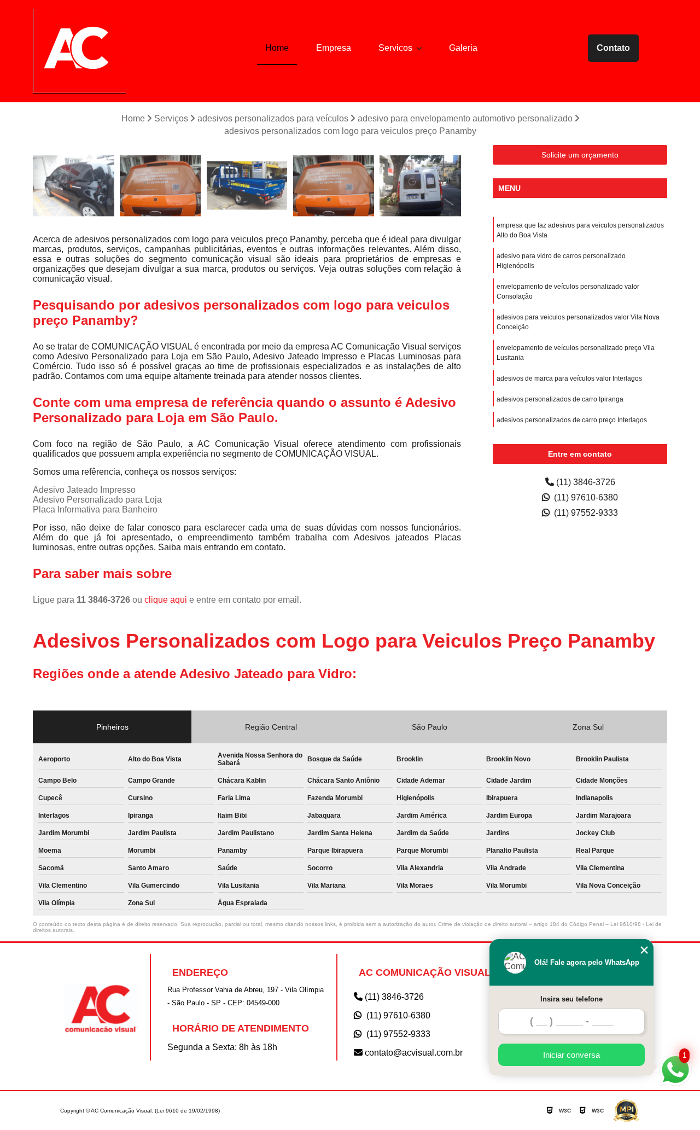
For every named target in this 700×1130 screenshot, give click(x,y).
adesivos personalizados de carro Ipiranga (560, 399)
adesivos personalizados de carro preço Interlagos (572, 420)
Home (277, 48)
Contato (613, 48)
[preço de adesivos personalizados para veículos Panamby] (73, 185)
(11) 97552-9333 (585, 512)
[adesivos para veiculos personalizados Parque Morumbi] (334, 185)
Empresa (333, 48)
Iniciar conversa (571, 1054)
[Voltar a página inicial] (79, 51)
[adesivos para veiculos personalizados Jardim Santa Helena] (160, 185)
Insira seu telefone (571, 999)
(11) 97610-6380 (585, 497)
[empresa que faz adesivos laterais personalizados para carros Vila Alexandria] (247, 185)
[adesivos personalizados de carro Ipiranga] (420, 185)
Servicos (396, 48)
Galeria (463, 48)
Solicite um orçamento (580, 154)
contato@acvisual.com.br (413, 1052)
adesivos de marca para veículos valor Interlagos (569, 378)
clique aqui (165, 599)
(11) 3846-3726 (584, 482)
